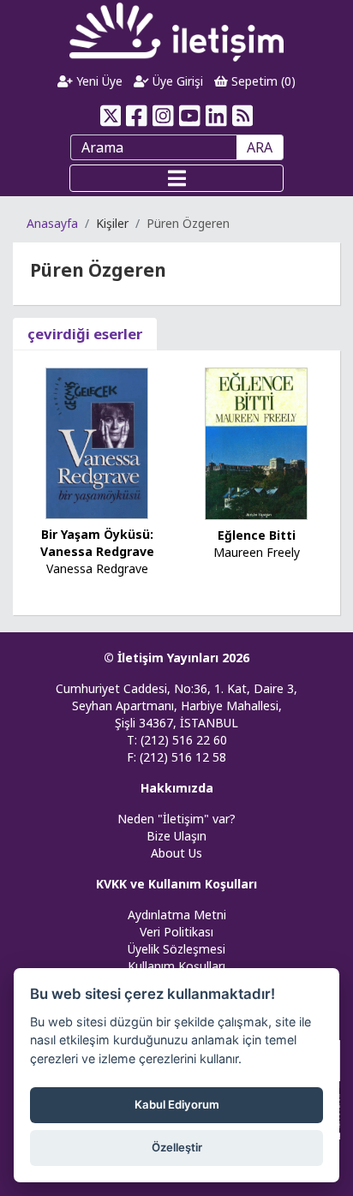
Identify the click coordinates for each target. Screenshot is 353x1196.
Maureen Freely (256, 552)
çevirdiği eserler (84, 334)
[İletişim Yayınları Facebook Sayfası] (136, 116)
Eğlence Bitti (257, 535)
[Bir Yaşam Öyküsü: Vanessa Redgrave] (96, 442)
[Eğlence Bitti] (256, 442)
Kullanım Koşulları (176, 966)
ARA (259, 147)
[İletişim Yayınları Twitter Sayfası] (110, 116)
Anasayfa (52, 223)
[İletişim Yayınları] (176, 31)
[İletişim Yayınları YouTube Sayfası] (189, 116)
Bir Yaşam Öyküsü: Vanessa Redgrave (97, 542)
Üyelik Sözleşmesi (176, 949)
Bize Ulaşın (176, 836)
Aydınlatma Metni (177, 914)
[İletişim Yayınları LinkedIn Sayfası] (216, 116)
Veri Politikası (176, 932)
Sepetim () (262, 81)
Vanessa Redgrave (97, 568)
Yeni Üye (98, 81)
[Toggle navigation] (176, 178)
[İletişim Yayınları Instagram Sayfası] (163, 116)
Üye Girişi (176, 81)
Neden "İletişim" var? (176, 818)
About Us (176, 853)
